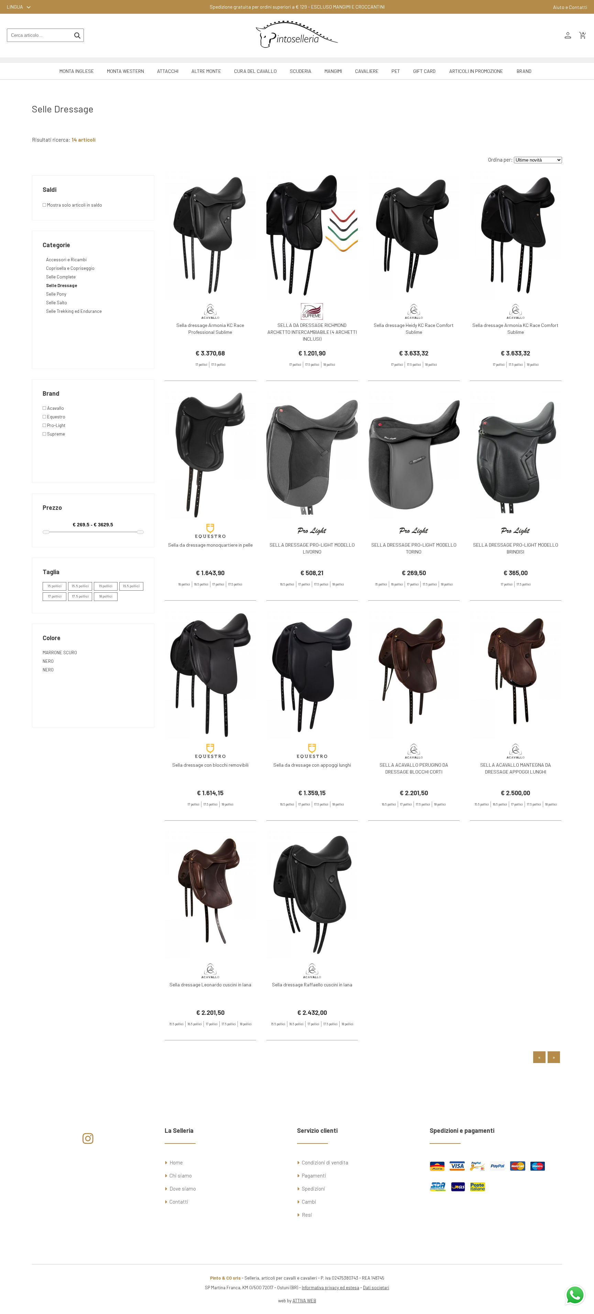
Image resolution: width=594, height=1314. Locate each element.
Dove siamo (182, 1188)
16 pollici (105, 586)
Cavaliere (366, 71)
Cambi (309, 1201)
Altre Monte (206, 71)
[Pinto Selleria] (297, 53)
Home (176, 1162)
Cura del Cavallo (255, 71)
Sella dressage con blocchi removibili (210, 765)
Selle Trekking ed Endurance (74, 311)
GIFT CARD (424, 71)
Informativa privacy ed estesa (330, 1287)
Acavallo (55, 408)
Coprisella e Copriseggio (70, 268)
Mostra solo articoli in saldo (74, 205)
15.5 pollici (80, 586)
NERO (48, 661)
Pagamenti (314, 1175)
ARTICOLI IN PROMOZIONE (476, 71)
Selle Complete (61, 277)
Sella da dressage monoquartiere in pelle (210, 545)
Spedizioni (313, 1188)
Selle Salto (56, 302)
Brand (524, 71)
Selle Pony (56, 294)
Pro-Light (55, 425)
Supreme (55, 434)
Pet (396, 71)
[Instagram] (88, 1141)
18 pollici (105, 596)
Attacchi (167, 71)
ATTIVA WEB (304, 1300)
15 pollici (54, 586)
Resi (307, 1215)
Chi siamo (180, 1175)
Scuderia (300, 71)
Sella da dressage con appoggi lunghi (312, 765)
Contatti (178, 1201)
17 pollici (55, 596)
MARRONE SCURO (60, 652)
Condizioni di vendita (325, 1162)
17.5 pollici (80, 596)
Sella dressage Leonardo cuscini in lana (210, 984)
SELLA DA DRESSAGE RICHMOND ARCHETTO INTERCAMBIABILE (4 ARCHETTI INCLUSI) (312, 332)
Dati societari (376, 1287)
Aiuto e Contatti (570, 7)
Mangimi (333, 71)
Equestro (55, 416)
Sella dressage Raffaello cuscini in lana (312, 984)
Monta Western (125, 71)
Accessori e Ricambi (66, 259)
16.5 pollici (131, 586)
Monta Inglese (76, 71)
